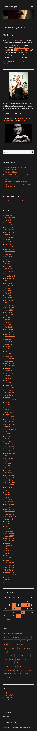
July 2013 (7, 288)
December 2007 (10, 451)
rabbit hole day (9, 663)
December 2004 (10, 538)
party (17, 655)
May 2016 (8, 220)
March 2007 (9, 473)
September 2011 (10, 341)
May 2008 (8, 439)
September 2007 (10, 458)
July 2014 (7, 261)
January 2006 (9, 507)
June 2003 (8, 582)
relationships (20, 663)
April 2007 (8, 470)
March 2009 (9, 414)
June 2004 (8, 553)
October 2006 (9, 485)
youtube (7, 677)
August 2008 (9, 431)
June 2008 (8, 436)
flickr (23, 121)
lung (5, 652)
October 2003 (9, 572)
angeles (10, 633)
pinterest (14, 121)
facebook (21, 118)
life (19, 648)
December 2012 (10, 305)
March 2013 (8, 298)
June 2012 (8, 320)
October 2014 (9, 254)
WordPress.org (10, 700)
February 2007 (9, 475)
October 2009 (9, 397)
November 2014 (10, 252)
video (15, 674)
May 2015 (8, 244)
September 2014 (10, 256)
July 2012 (7, 317)
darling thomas (25, 637)
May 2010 (8, 380)
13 (14, 608)
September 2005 (10, 516)
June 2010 (8, 378)
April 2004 (8, 558)
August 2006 (9, 490)
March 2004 (9, 560)
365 (5, 633)
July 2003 (8, 580)
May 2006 (8, 497)
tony (17, 670)
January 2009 (9, 419)
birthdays (15, 637)
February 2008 (10, 446)
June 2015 (8, 242)
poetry (6, 659)
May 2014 (8, 264)
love (28, 648)
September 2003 (10, 575)
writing (21, 674)
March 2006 (9, 502)
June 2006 (8, 495)
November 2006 (10, 482)
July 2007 (8, 463)
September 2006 (10, 487)
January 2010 (9, 390)
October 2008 (9, 427)
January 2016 (9, 227)
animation (18, 633)
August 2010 (9, 373)
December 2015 (10, 230)
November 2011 (10, 337)
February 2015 (9, 247)
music (6, 655)
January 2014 (9, 273)
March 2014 (8, 269)
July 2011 (7, 346)
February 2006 (10, 504)
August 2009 (9, 402)
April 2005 (8, 529)
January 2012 (9, 332)
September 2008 (10, 429)
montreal (18, 652)
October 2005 (9, 514)
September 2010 (10, 371)
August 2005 (9, 519)
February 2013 (9, 300)
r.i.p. (24, 659)
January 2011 (9, 361)
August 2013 (9, 286)
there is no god (9, 670)
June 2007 (8, 465)
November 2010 (10, 366)
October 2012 (9, 310)
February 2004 (10, 563)
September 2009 (10, 400)
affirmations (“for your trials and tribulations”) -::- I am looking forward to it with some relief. (19, 184)
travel (23, 670)
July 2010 (8, 375)
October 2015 (9, 235)
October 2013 (9, 281)
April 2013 (8, 295)
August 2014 (9, 259)
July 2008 (8, 434)
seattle (6, 666)
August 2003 (9, 577)
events (17, 641)
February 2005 (9, 533)
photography (25, 655)
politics (12, 659)
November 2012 (10, 307)
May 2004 (8, 555)
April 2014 (8, 266)
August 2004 (9, 548)
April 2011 (8, 354)
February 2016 (9, 225)
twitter (25, 61)
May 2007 (8, 468)
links (23, 648)
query (19, 659)
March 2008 (9, 444)
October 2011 (9, 339)
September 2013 (10, 283)
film (28, 641)
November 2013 (10, 278)
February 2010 (9, 388)
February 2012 (9, 329)
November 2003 (10, 570)
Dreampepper (10, 6)
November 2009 (10, 395)
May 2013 (8, 293)
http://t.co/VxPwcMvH (21, 47)
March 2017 (8, 215)
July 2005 (8, 521)
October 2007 (9, 456)
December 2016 (10, 218)
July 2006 (8, 492)
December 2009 (10, 392)
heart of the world (10, 648)
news (11, 655)
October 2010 (9, 368)
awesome (7, 637)
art (25, 633)
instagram (6, 121)
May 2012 (8, 322)
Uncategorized (17, 61)
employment (8, 641)
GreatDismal (17, 40)
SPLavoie (28, 50)
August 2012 (9, 315)
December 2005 (10, 509)
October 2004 (9, 543)
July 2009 (8, 405)
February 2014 (9, 271)
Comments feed (10, 697)
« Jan (4, 619)
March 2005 (9, 531)
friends (11, 644)
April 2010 (8, 383)
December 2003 (10, 567)
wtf (26, 674)
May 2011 (8, 351)
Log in (7, 693)
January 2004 (9, 565)
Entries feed (9, 695)
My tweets (9, 35)
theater (21, 666)
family (23, 641)
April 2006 (8, 499)
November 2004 (10, 541)
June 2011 (8, 349)
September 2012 (10, 312)
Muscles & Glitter (11, 172)
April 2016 (8, 222)
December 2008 (10, 422)
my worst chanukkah (12, 169)
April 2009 (8, 412)
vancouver (7, 674)
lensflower (6, 716)
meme (11, 652)
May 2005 (8, 526)
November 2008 (10, 424)
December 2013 (10, 276)
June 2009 (8, 407)
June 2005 (8, 524)
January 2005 (9, 536)
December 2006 (10, 480)
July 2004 (8, 550)
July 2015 (7, 239)
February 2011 (9, 358)
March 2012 (8, 327)
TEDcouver (19, 50)
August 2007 (9, 461)
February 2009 (10, 417)
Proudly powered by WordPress (21, 727)
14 (18, 608)
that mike (13, 666)
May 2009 (8, 409)
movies (26, 652)
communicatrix (8, 712)
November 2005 (10, 512)
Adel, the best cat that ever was (15, 167)
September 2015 (10, 237)
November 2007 (10, 453)
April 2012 (8, 324)
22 (23, 612)
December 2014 (10, 249)
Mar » (9, 619)
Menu (31, 6)
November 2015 (10, 232)
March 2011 (8, 356)
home (5, 708)
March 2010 (9, 385)
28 (18, 616)
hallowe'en (19, 644)
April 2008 (8, 441)
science (29, 663)
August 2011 (8, 344)
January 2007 (9, 478)
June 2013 (8, 290)
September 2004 (10, 546)
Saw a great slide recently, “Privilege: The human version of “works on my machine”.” (19, 177)
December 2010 (10, 363)
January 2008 (9, 448)
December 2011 (10, 334)
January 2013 (9, 303)
